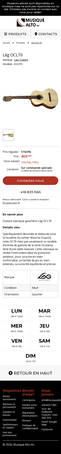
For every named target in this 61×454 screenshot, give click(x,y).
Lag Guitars (21, 59)
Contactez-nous (30, 181)
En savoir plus (10, 202)
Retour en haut (33, 373)
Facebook (47, 429)
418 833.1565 (30, 192)
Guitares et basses (9, 413)
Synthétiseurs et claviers (10, 426)
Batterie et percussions (9, 406)
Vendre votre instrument (29, 406)
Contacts (47, 34)
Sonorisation (10, 419)
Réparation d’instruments (29, 414)
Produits (17, 34)
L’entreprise (28, 400)
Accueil (6, 42)
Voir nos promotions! (9, 434)
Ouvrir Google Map (49, 423)
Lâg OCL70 (36, 42)
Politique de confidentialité (30, 427)
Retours (26, 420)
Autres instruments (9, 398)
